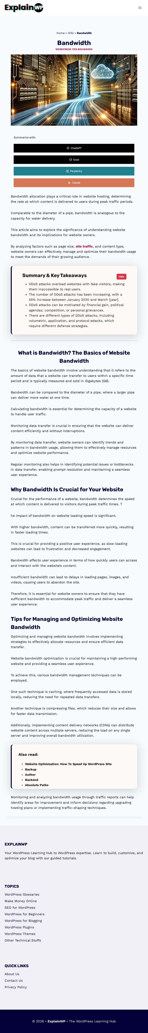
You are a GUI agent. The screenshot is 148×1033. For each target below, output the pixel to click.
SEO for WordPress (20, 907)
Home (60, 33)
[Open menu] (139, 8)
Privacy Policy (16, 987)
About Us (12, 974)
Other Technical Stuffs (23, 940)
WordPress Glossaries (22, 894)
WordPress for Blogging (23, 921)
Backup (30, 769)
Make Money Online (21, 901)
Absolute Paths (37, 785)
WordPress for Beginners (74, 49)
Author (30, 774)
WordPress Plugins (19, 927)
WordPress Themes (20, 934)
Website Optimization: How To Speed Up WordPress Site (68, 764)
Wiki (71, 33)
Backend (31, 780)
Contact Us (14, 980)
